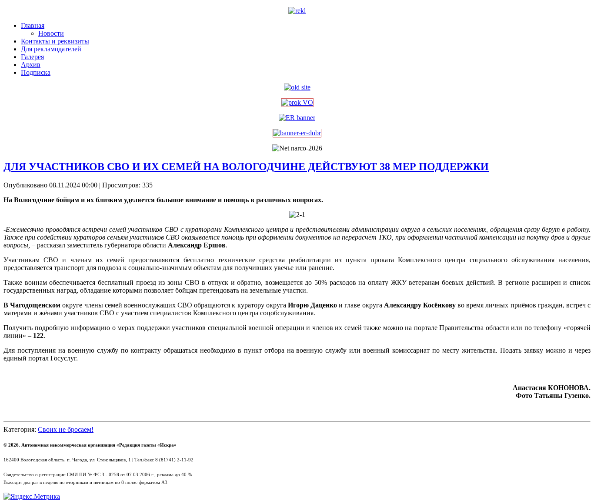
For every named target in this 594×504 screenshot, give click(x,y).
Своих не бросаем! (65, 429)
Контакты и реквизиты (55, 41)
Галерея (32, 56)
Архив (30, 64)
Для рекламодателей (51, 49)
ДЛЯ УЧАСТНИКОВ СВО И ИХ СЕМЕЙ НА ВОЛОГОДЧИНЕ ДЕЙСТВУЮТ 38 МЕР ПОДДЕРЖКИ (246, 166)
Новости (51, 33)
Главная (32, 25)
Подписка (35, 72)
